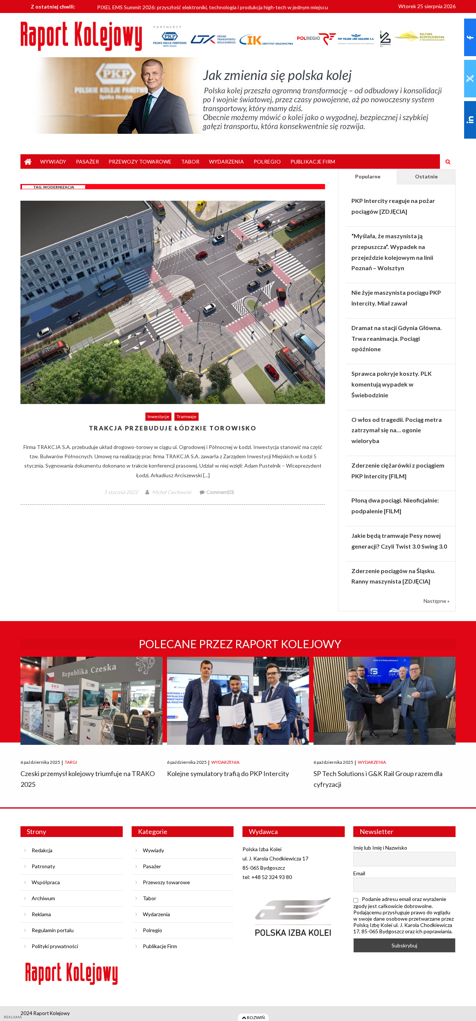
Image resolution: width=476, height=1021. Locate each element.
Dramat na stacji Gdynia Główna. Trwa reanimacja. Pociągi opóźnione (396, 338)
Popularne (367, 176)
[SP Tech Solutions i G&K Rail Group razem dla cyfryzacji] (384, 701)
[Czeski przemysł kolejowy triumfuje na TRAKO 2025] (91, 701)
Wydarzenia (226, 161)
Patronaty (43, 866)
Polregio (267, 161)
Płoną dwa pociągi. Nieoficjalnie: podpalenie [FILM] (395, 505)
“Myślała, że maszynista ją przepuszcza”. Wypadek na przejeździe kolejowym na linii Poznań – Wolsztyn (392, 251)
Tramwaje (186, 416)
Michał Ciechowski (171, 492)
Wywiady (53, 161)
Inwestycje (158, 416)
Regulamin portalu (53, 930)
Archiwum (43, 898)
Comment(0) (220, 492)
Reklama (41, 914)
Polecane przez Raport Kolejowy (240, 643)
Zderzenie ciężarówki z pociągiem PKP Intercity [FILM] (397, 470)
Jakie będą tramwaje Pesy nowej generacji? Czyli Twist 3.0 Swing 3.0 (399, 541)
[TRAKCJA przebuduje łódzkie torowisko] (172, 302)
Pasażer (87, 161)
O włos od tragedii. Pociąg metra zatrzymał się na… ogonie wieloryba (396, 430)
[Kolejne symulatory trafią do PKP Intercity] (238, 701)
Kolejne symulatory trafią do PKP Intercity (228, 773)
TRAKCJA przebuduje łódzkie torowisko (173, 428)
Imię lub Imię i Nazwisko (380, 847)
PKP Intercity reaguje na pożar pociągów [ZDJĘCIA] (393, 206)
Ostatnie (426, 176)
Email (359, 873)
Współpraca (46, 882)
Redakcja (42, 850)
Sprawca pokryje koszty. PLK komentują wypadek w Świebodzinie (391, 384)
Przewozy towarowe (140, 161)
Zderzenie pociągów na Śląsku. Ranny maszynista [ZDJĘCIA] (393, 576)
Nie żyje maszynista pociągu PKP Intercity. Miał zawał (396, 298)
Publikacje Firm (312, 161)
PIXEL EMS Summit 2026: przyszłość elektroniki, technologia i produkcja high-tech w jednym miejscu (212, 6)
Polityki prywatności (55, 946)
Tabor (190, 161)
